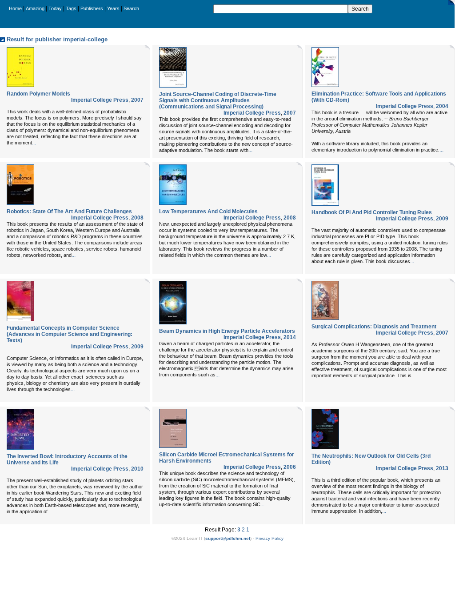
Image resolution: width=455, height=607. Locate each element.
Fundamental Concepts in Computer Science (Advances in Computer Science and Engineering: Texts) (69, 334)
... (34, 143)
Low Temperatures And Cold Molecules (208, 211)
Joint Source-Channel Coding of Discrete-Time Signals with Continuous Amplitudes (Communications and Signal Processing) (217, 100)
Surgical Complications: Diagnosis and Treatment (373, 326)
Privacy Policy (269, 538)
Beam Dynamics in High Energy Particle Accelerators (227, 331)
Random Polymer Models (38, 94)
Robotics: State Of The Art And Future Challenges (69, 211)
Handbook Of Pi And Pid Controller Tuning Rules (371, 212)
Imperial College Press (99, 100)
